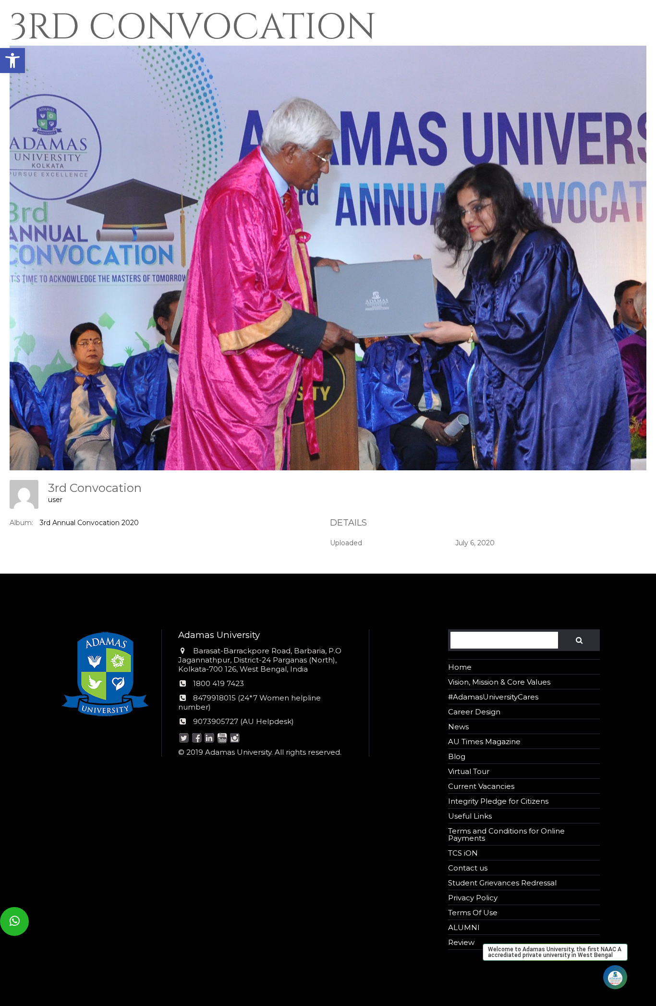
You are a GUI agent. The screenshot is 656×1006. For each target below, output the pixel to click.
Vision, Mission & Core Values (499, 682)
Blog (456, 756)
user (55, 499)
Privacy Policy (473, 897)
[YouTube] (222, 738)
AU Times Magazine (484, 741)
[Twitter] (183, 738)
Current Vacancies (481, 786)
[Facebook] (196, 738)
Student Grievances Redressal (502, 882)
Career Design (474, 711)
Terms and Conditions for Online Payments (506, 834)
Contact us (467, 867)
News (458, 726)
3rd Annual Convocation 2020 (89, 522)
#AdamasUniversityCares (493, 696)
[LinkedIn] (209, 738)
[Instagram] (234, 738)
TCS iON (463, 853)
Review (461, 942)
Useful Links (470, 816)
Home (460, 667)
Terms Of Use (473, 912)
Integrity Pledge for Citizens (498, 801)
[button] (12, 60)
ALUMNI (464, 927)
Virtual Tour (468, 771)
